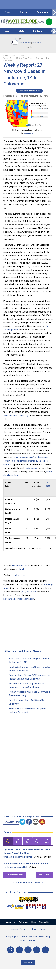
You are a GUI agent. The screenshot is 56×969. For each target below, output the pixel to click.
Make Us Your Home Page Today (21, 816)
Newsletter (44, 922)
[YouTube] (28, 949)
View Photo (28, 133)
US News (37, 31)
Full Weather (25, 42)
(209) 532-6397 (28, 591)
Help (33, 922)
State (21, 31)
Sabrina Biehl (20, 575)
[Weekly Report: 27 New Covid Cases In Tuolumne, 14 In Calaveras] (27, 126)
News (7, 12)
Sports (23, 12)
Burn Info (36, 42)
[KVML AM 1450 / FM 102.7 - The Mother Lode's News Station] (28, 899)
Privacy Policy (39, 929)
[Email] (36, 949)
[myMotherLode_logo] (22, 22)
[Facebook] (19, 949)
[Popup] (49, 21)
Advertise (23, 922)
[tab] (8, 841)
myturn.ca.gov (32, 468)
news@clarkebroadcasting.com (18, 599)
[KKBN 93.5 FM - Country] (36, 906)
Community (42, 12)
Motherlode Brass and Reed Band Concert (25, 863)
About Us (10, 922)
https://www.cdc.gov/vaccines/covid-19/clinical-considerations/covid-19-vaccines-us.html (26, 461)
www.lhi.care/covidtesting (15, 415)
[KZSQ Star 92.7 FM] (14, 906)
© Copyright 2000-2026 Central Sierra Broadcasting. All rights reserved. (28, 938)
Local (7, 31)
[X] (10, 949)
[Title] (45, 949)
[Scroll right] (54, 12)
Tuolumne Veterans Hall (15, 867)
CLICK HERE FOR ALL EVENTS (28, 882)
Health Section (19, 565)
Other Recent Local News (22, 651)
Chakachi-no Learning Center (17, 857)
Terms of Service (18, 929)
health (22, 569)
